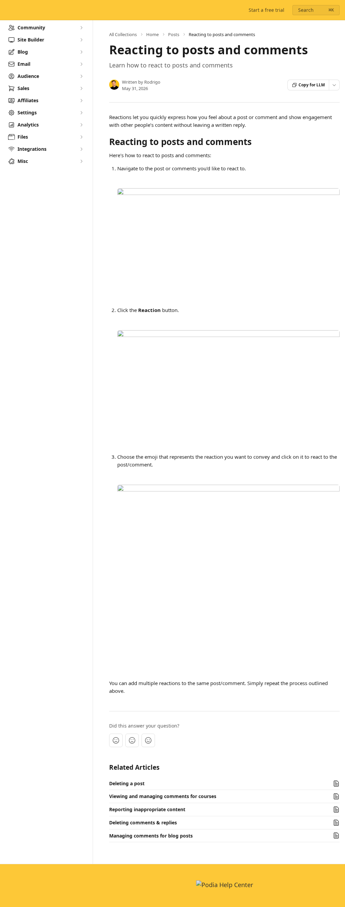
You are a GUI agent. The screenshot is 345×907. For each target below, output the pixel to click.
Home (152, 34)
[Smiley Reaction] (148, 740)
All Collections (123, 34)
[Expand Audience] (81, 76)
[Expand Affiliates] (81, 100)
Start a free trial (266, 10)
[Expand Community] (81, 27)
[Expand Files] (81, 137)
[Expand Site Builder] (81, 40)
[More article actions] (334, 85)
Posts (173, 34)
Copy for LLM (312, 85)
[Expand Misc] (81, 161)
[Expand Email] (81, 64)
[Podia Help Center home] (6, 10)
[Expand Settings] (81, 112)
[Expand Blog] (81, 52)
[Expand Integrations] (81, 149)
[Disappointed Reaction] (116, 740)
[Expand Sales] (81, 88)
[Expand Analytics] (81, 125)
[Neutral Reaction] (132, 740)
